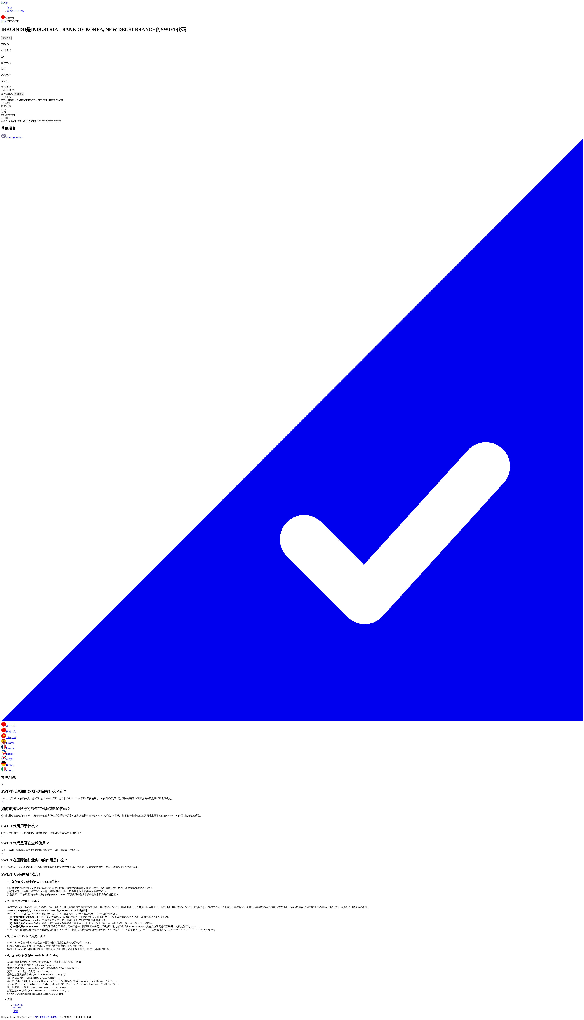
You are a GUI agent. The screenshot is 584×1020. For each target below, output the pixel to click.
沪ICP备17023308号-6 (46, 1017)
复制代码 (6, 38)
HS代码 (17, 1008)
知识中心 (18, 1005)
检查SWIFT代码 (15, 11)
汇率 (15, 1011)
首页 (9, 8)
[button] (292, 788)
